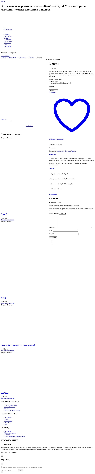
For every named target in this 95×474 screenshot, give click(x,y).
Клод (3, 297)
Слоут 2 (4, 392)
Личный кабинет (9, 407)
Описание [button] (52, 154)
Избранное (8, 29)
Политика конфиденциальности (14, 436)
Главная (3, 57)
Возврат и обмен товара (12, 410)
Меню (3, 1)
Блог (5, 424)
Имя (51, 230)
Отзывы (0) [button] (53, 194)
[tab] (71, 155)
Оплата (6, 408)
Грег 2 (4, 214)
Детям (6, 419)
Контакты (7, 431)
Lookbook (7, 422)
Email (51, 234)
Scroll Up (3, 119)
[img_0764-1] (19, 126)
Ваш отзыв (53, 227)
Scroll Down (29, 126)
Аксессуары (8, 421)
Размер (51, 86)
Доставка (7, 434)
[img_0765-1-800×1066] (9, 126)
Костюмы (22, 57)
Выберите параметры (7, 220)
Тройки (31, 57)
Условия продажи (10, 433)
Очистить (52, 92)
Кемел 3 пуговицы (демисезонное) (18, 345)
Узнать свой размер (10, 405)
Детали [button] (51, 168)
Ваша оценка (54, 213)
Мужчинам (12, 57)
